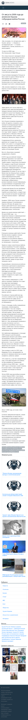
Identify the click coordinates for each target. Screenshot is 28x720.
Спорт (4, 596)
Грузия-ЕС (16, 632)
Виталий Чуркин (5, 451)
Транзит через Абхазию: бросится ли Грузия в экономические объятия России (13, 515)
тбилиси (13, 627)
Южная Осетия (9, 448)
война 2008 (18, 447)
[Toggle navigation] (3, 7)
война (23, 447)
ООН (11, 451)
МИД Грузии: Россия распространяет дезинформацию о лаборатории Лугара (13, 575)
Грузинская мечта (9, 637)
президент (10, 641)
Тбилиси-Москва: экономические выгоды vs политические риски (11, 474)
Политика (23, 23)
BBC (4, 600)
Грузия (13, 447)
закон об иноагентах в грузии (15, 634)
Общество (6, 607)
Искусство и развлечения (10, 615)
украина (18, 627)
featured (4, 447)
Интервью (6, 618)
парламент (9, 632)
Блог (4, 604)
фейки (23, 450)
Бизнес (5, 593)
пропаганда (14, 450)
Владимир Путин (18, 448)
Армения (4, 641)
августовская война (6, 450)
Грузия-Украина (7, 611)
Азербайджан (6, 635)
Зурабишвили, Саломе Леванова (11, 639)
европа (17, 637)
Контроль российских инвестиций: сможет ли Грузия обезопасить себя (12, 494)
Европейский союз (11, 630)
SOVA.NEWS (6, 687)
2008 (19, 450)
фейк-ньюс (15, 451)
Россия (3, 448)
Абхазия (9, 447)
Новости (5, 586)
